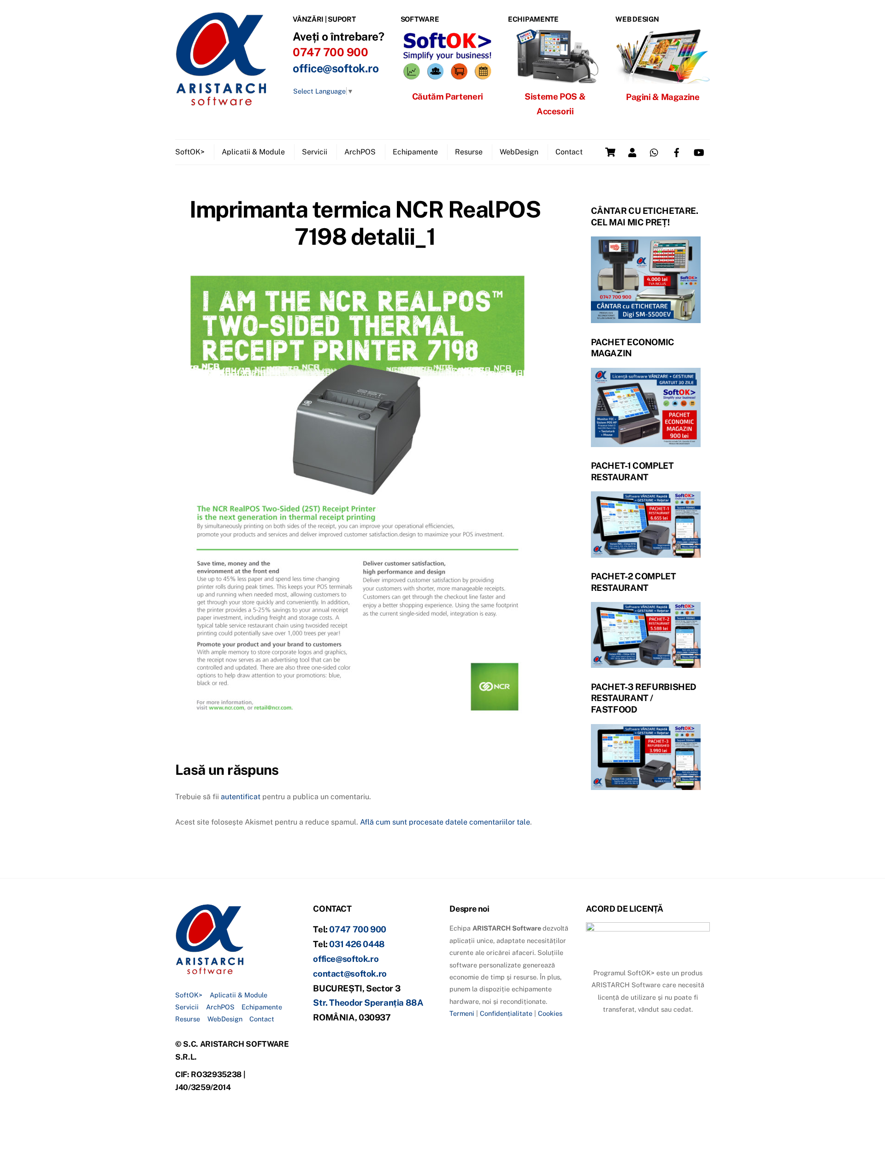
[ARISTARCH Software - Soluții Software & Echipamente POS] (221, 102)
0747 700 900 (357, 929)
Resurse (469, 151)
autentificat (240, 796)
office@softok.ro (335, 68)
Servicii (314, 151)
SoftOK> (190, 151)
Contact (569, 151)
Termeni (461, 1013)
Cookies (550, 1013)
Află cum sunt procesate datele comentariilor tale (445, 822)
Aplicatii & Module (253, 151)
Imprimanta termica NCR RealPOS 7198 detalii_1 (364, 223)
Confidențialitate (506, 1013)
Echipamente (415, 151)
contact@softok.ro (350, 973)
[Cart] (610, 152)
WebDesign (519, 151)
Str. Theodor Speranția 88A (368, 1002)
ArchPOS (360, 151)
